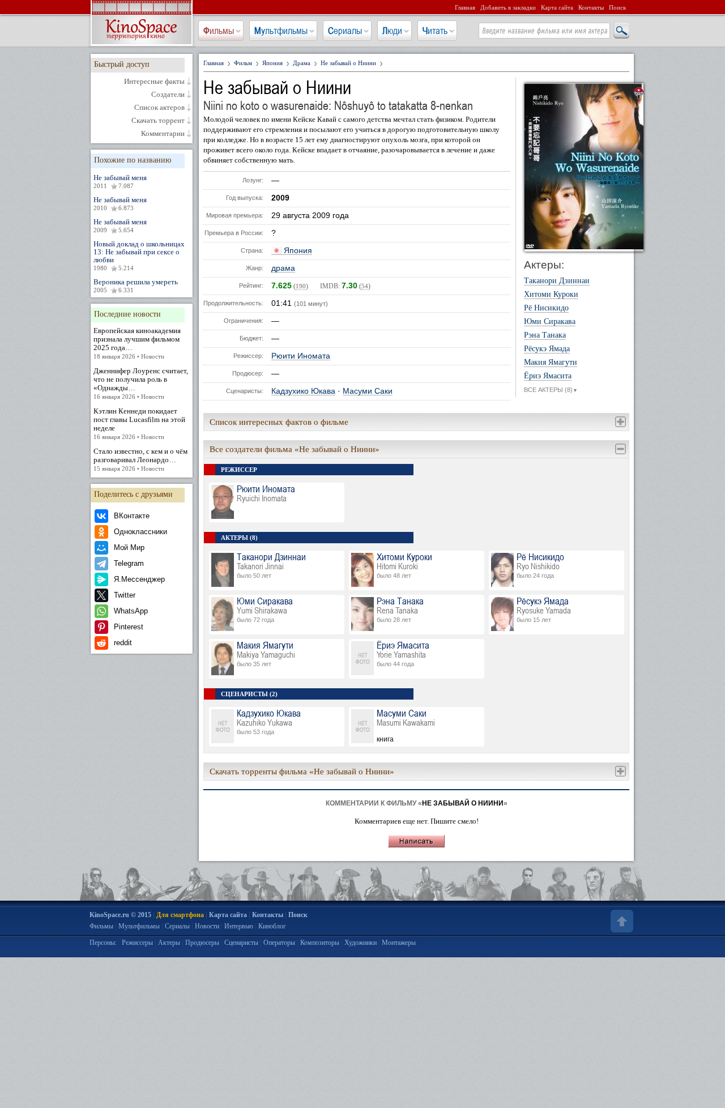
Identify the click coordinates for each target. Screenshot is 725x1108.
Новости (207, 926)
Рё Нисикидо (546, 308)
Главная (465, 7)
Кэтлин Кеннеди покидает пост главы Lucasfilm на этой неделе (139, 423)
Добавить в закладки (508, 7)
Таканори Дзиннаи (557, 281)
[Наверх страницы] (620, 921)
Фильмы (218, 30)
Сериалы (345, 30)
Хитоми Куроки (551, 295)
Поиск (617, 7)
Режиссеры (137, 943)
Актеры (169, 943)
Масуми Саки (368, 391)
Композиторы (319, 943)
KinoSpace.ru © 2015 (120, 915)
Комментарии (163, 134)
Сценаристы (241, 943)
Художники (360, 943)
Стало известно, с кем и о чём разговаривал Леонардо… (140, 459)
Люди (392, 30)
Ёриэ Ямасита (548, 376)
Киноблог (272, 926)
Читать (435, 30)
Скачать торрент (158, 121)
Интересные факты (154, 82)
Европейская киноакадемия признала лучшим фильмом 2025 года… (137, 343)
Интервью (238, 926)
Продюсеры (202, 943)
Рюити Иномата (300, 356)
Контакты (591, 7)
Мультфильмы (281, 30)
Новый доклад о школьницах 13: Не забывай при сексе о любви (139, 255)
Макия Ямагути (550, 363)
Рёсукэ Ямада (547, 349)
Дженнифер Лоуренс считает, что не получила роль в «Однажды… (140, 383)
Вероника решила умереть (135, 285)
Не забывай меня (120, 181)
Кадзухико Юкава (303, 391)
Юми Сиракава (549, 322)
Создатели (168, 95)
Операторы (279, 943)
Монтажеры (399, 943)
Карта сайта (557, 7)
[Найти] (620, 31)
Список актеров (159, 108)
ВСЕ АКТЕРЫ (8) (551, 389)
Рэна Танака (545, 335)
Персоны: (103, 943)
